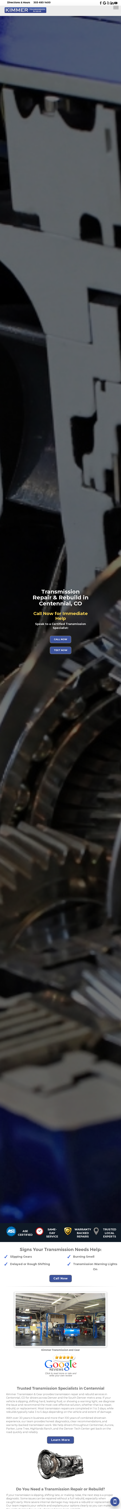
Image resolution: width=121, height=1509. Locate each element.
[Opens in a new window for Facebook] (100, 3)
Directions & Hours (18, 2)
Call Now (60, 639)
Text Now (60, 650)
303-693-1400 (42, 2)
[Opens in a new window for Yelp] (108, 3)
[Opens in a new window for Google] (104, 3)
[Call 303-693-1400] (114, 1501)
